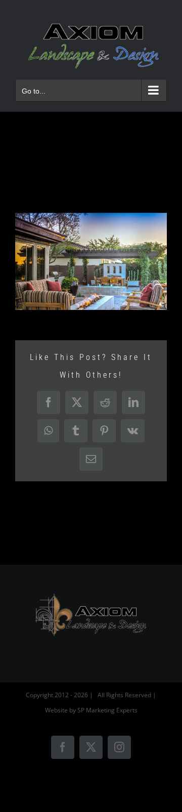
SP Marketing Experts (107, 710)
